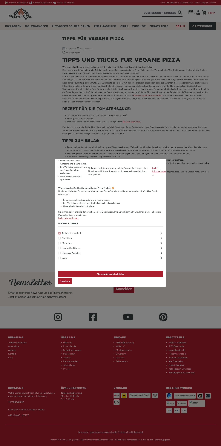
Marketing (67, 243)
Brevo (65, 258)
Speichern (65, 281)
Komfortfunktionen (71, 248)
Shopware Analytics (71, 253)
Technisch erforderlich (72, 233)
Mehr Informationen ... (159, 171)
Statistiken (67, 238)
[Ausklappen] (161, 232)
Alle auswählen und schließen (110, 274)
